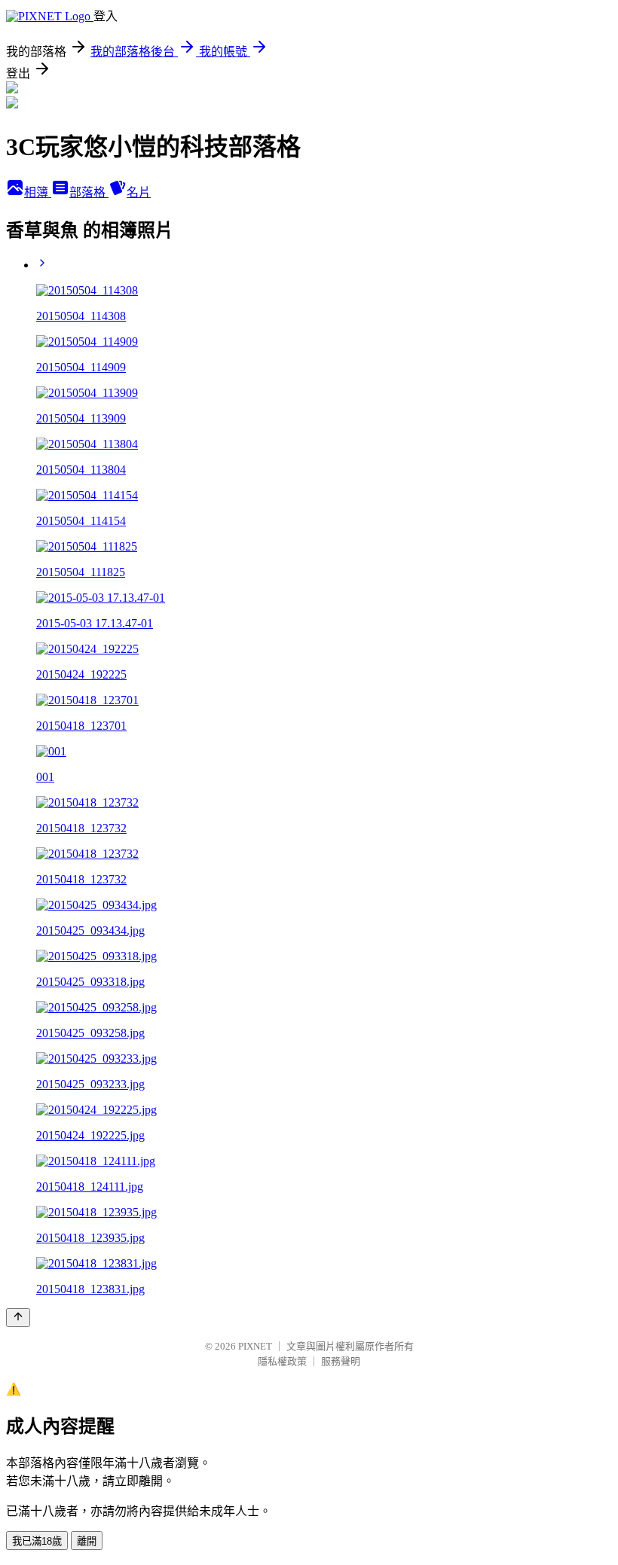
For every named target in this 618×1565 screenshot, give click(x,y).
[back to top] (18, 1317)
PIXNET (255, 1346)
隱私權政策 (282, 1361)
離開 (86, 1541)
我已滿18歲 (37, 1541)
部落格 (89, 192)
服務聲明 (340, 1361)
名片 (139, 192)
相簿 (37, 192)
